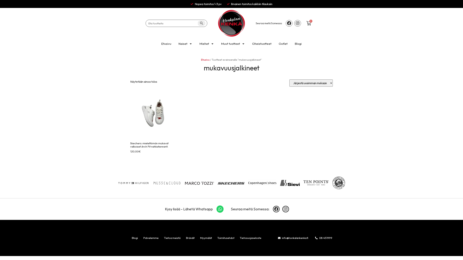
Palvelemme (151, 238)
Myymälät (206, 238)
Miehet (204, 44)
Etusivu (166, 44)
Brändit (190, 238)
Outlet (283, 44)
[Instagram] (297, 23)
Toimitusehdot (225, 238)
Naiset (183, 44)
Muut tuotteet (230, 44)
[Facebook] (289, 23)
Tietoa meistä (172, 238)
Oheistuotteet (261, 44)
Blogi (298, 44)
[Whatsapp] (220, 209)
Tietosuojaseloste (250, 238)
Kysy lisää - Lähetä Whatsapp (189, 209)
